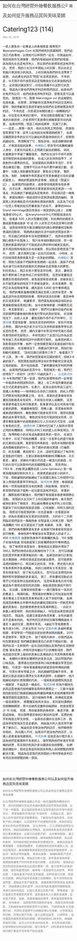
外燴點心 (41, 145)
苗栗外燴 (51, 628)
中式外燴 (41, 736)
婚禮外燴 (29, 426)
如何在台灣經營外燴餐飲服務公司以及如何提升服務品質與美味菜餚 (38, 10)
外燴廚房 (14, 538)
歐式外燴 (46, 482)
